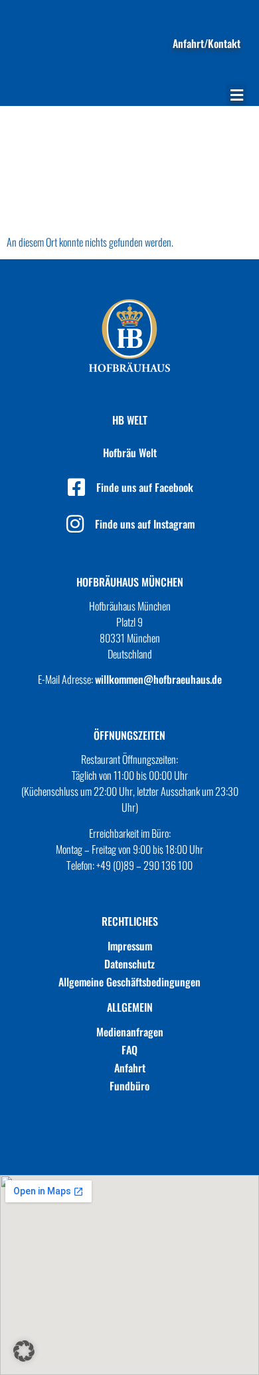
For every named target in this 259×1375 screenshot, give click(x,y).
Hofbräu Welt (130, 453)
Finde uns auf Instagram (145, 524)
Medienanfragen (129, 1032)
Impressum (130, 946)
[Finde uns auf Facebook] (76, 487)
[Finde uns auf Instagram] (75, 524)
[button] (236, 95)
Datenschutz (129, 964)
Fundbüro (129, 1086)
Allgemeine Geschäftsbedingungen (129, 982)
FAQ (129, 1050)
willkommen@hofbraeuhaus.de (158, 679)
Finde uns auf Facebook (144, 487)
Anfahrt (129, 1068)
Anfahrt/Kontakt (206, 43)
